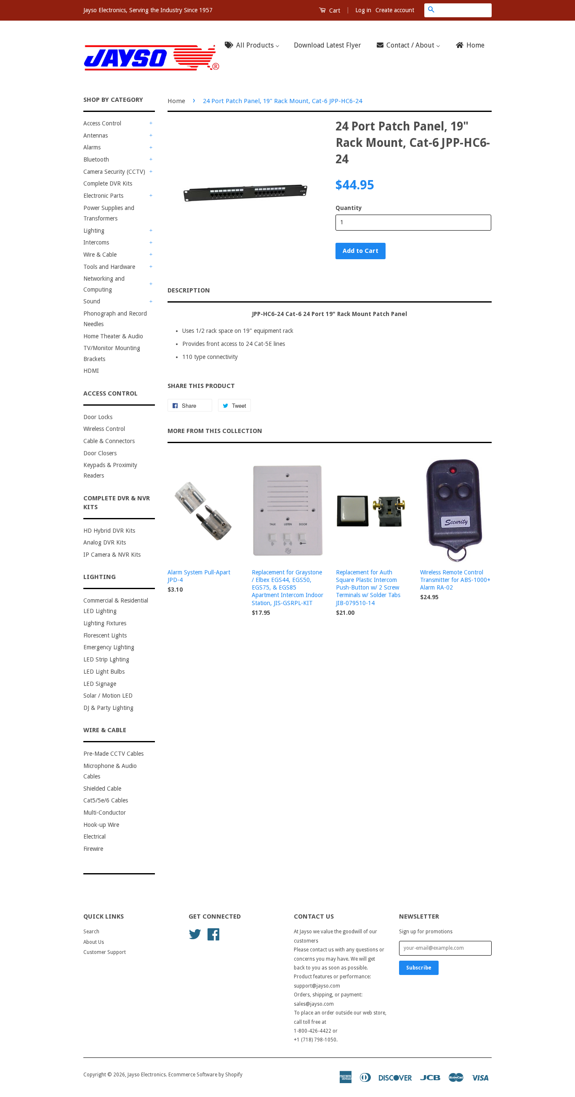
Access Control (102, 123)
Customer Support (104, 952)
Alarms (92, 147)
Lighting (93, 230)
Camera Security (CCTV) (114, 171)
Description (189, 290)
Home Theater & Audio (113, 336)
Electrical (94, 836)
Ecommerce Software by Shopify (205, 1075)
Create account (394, 10)
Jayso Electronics (147, 1075)
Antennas (95, 135)
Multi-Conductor (104, 812)
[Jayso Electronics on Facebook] (213, 934)
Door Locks (97, 417)
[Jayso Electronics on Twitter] (195, 934)
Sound (91, 301)
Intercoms (96, 242)
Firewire (93, 848)
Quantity (348, 208)
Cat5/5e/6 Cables (105, 800)
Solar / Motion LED (108, 695)
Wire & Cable (100, 254)
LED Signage (99, 683)
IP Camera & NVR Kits (112, 554)
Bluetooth (96, 159)
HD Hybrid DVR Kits (109, 530)
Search (91, 932)
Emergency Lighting (108, 647)
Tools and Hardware (109, 266)
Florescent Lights (105, 635)
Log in (363, 10)
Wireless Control (104, 428)
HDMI (91, 370)
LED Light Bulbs (104, 671)
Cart (333, 10)
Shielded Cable (102, 788)
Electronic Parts (103, 195)
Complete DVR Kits (107, 183)
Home (176, 101)
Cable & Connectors (109, 441)
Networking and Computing (104, 283)
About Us (93, 942)
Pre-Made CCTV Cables (113, 753)
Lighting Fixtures (104, 623)
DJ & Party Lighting (108, 707)
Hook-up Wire (101, 824)
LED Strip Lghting (106, 659)
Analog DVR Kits (104, 542)
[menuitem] (255, 45)
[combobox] (465, 10)
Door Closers (100, 453)
